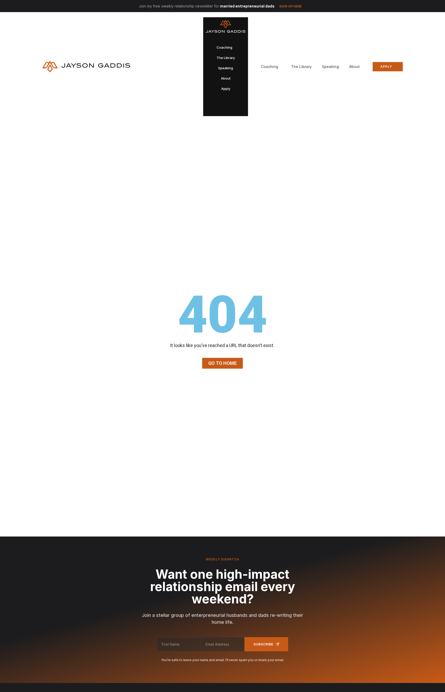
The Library (301, 66)
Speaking (330, 66)
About (354, 66)
